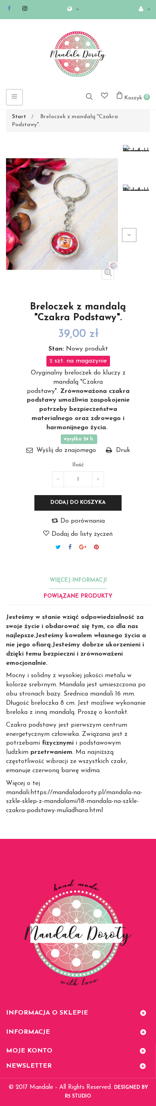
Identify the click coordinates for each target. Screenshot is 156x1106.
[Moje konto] (142, 10)
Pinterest (96, 547)
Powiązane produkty (78, 596)
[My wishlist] (104, 97)
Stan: (56, 349)
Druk (123, 450)
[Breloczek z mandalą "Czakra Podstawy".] (136, 148)
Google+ (82, 547)
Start (19, 117)
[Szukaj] (89, 96)
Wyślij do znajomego (66, 450)
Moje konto (29, 1051)
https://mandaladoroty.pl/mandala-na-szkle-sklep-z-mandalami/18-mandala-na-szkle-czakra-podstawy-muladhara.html (74, 801)
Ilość (78, 465)
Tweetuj (58, 547)
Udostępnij (70, 547)
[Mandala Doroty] (78, 54)
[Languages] (71, 10)
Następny (129, 235)
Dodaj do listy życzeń (81, 534)
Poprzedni (143, 235)
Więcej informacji (78, 580)
